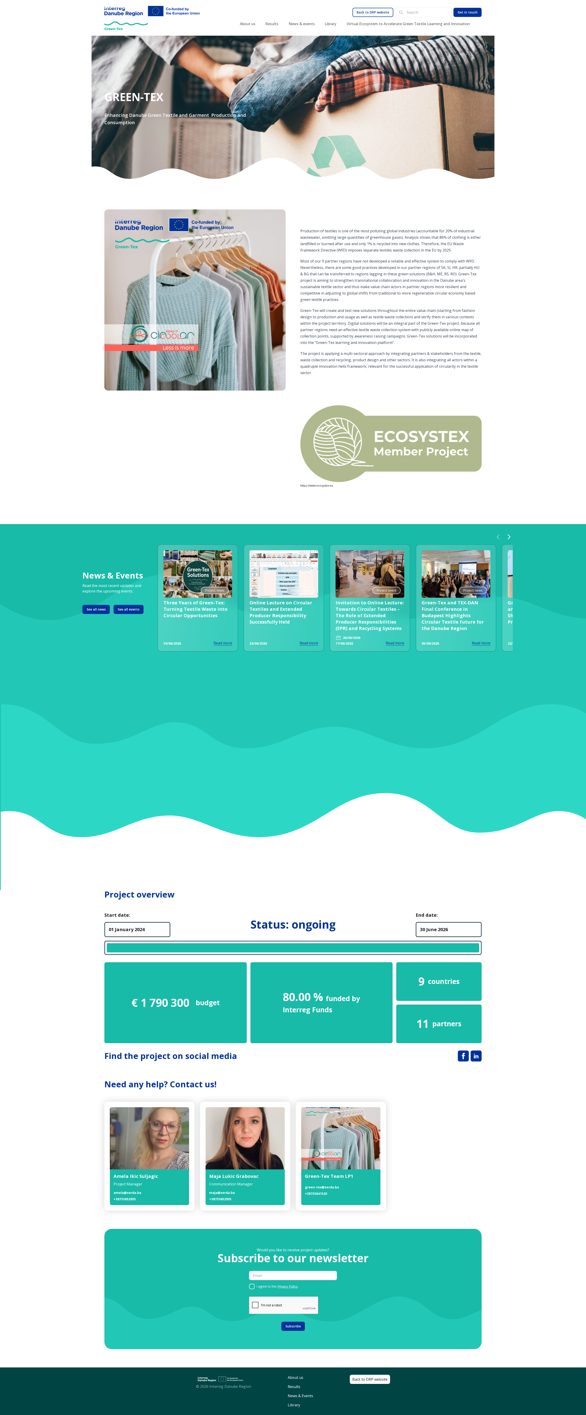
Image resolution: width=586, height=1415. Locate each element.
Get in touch (467, 12)
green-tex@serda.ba (322, 1187)
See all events (128, 609)
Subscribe (293, 1326)
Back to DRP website (373, 12)
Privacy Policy (287, 1286)
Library (330, 23)
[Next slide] (509, 537)
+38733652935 (125, 1199)
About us (247, 23)
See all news (96, 609)
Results (271, 23)
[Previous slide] (498, 537)
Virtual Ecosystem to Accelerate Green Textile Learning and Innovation (408, 23)
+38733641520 (316, 1193)
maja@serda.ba (222, 1192)
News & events (302, 23)
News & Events (300, 1395)
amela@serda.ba (127, 1192)
